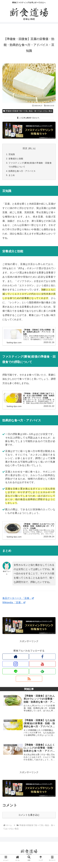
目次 (25, 148)
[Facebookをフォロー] (42, 656)
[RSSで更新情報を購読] (29, 679)
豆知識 (11, 154)
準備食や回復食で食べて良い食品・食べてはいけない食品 (29, 111)
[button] (52, 550)
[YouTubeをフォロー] (42, 664)
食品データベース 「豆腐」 (17, 598)
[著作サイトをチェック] (15, 656)
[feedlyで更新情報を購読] (42, 671)
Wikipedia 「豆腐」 (12, 602)
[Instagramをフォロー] (15, 664)
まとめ (11, 175)
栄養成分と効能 (15, 158)
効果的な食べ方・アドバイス (22, 171)
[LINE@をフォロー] (15, 671)
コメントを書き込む (29, 815)
